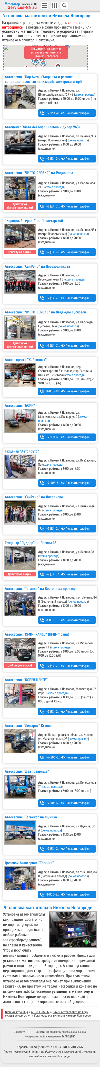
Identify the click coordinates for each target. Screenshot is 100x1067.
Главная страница (16, 1012)
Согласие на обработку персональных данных (61, 1032)
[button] (43, 64)
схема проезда (84, 95)
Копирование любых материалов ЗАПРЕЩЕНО (50, 1036)
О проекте (19, 1032)
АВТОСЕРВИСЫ (40, 1012)
